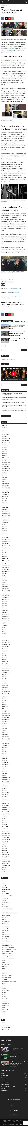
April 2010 (4, 775)
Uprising (4, 1007)
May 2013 (4, 702)
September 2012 (6, 719)
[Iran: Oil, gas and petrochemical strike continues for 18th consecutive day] (5, 1063)
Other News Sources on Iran (9, 981)
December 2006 (6, 833)
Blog (3, 904)
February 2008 (5, 803)
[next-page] (5, 346)
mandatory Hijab (15, 302)
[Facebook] (2, 18)
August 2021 (5, 522)
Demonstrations (6, 911)
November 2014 (6, 693)
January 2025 (5, 434)
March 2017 (5, 636)
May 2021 (4, 528)
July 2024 (4, 447)
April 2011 (4, 756)
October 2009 (5, 781)
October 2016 (5, 646)
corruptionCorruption (7, 908)
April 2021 (4, 530)
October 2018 (5, 595)
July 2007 (4, 818)
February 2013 (5, 708)
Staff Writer (5, 15)
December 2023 (6, 462)
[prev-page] (2, 346)
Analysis (4, 891)
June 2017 (4, 629)
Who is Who (5, 1009)
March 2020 (5, 558)
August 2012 (5, 721)
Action (3, 883)
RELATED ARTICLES (7, 321)
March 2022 (5, 507)
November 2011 (6, 741)
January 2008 (5, 805)
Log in (3, 1023)
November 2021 (6, 515)
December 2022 (6, 488)
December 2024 (6, 436)
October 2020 (5, 543)
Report (4, 994)
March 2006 (5, 852)
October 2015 (5, 670)
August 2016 (5, 651)
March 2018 (5, 610)
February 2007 (5, 829)
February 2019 (5, 586)
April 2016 (4, 659)
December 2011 (6, 739)
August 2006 (5, 841)
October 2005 (5, 863)
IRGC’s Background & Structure (9, 949)
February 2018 (5, 612)
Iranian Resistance (6, 938)
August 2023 (5, 470)
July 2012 (4, 723)
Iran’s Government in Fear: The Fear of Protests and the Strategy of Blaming (17, 333)
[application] (14, 374)
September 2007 (6, 814)
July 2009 (4, 788)
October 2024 (5, 440)
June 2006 (4, 846)
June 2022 (4, 500)
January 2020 (5, 563)
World (3, 1014)
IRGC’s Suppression (7, 956)
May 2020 (4, 554)
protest (7, 306)
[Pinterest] (9, 18)
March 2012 (5, 732)
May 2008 (4, 799)
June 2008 (4, 796)
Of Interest (4, 979)
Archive (4, 900)
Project (4, 986)
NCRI (8, 288)
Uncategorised (5, 1003)
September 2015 (6, 672)
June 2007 (4, 820)
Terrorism (4, 1001)
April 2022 (4, 505)
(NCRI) (11, 119)
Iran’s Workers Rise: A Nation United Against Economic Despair (17, 326)
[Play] (3, 379)
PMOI (3, 306)
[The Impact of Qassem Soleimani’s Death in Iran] (5, 1056)
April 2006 (4, 850)
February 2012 (5, 734)
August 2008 (5, 794)
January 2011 (5, 760)
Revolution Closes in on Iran (16, 1048)
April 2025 (4, 427)
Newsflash (4, 973)
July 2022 (4, 498)
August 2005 (5, 867)
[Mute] (22, 379)
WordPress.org (5, 1029)
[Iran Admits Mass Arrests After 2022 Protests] (5, 340)
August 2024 (5, 445)
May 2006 (4, 848)
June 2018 (4, 603)
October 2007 (5, 811)
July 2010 (4, 769)
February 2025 (5, 432)
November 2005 (6, 861)
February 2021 (5, 535)
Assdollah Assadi (6, 902)
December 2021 (6, 513)
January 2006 (5, 856)
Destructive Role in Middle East (9, 913)
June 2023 (4, 475)
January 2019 (5, 588)
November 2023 (6, 464)
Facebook (10, 281)
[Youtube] (17, 1115)
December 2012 (6, 713)
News (6, 5)
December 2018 (6, 590)
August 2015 (5, 674)
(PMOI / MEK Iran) (4, 119)
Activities (4, 887)
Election (4, 919)
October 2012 (5, 717)
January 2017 (5, 640)
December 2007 (6, 807)
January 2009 (5, 792)
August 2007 (5, 816)
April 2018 (4, 608)
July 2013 (4, 698)
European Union (6, 921)
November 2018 (6, 593)
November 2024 (6, 438)
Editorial (4, 917)
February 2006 (5, 854)
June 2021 (4, 526)
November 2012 (6, 715)
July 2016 (4, 653)
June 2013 (4, 700)
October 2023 (5, 466)
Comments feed (6, 1027)
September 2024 (6, 442)
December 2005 (6, 859)
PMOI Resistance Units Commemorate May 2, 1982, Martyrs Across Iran (14, 406)
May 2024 (4, 451)
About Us (9, 1120)
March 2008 (5, 801)
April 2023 (4, 479)
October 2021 (5, 518)
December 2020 (6, 539)
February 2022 (5, 509)
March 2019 (5, 584)
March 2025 (5, 430)
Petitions (4, 983)
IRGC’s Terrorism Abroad (8, 958)
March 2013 (5, 706)
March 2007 (5, 826)
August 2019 (5, 573)
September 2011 (6, 745)
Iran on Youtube (6, 934)
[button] (2, 2)
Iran (3, 932)
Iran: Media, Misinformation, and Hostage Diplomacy (14, 410)
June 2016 (4, 655)
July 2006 (4, 844)
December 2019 (6, 565)
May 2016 (4, 657)
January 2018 (5, 614)
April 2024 (4, 453)
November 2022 (6, 490)
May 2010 (4, 773)
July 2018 (4, 601)
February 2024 (5, 457)
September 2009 (6, 784)
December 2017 (6, 616)
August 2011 (5, 747)
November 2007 (6, 809)
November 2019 (6, 567)
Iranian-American (6, 941)
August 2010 (5, 766)
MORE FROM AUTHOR (19, 321)
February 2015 (5, 687)
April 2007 (4, 824)
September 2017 (6, 623)
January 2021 (5, 537)
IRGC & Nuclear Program (8, 945)
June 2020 (4, 552)
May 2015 (4, 681)
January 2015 (5, 689)
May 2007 (4, 822)
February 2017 (5, 638)
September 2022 (6, 494)
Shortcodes (5, 999)
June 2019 (4, 578)
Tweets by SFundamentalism (8, 359)
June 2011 (4, 751)
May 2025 (4, 425)
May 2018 (4, 606)
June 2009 (4, 790)
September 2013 (6, 696)
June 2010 (4, 771)
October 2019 (5, 569)
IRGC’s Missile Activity (7, 953)
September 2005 (6, 865)
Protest (4, 988)
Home (2, 5)
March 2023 (5, 481)
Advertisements (6, 889)
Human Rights (8, 302)
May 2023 (4, 477)
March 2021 (5, 533)
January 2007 (5, 831)
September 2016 (6, 648)
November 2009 (6, 779)
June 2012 (4, 726)
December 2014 (6, 691)
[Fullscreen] (24, 379)
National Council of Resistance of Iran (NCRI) (15, 304)
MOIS (3, 968)
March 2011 (5, 758)
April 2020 (4, 556)
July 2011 (4, 749)
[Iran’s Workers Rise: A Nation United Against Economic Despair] (5, 326)
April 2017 (4, 633)
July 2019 (4, 575)
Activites (4, 885)
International (5, 930)
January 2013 (5, 711)
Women (4, 1011)
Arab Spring (5, 898)
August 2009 (5, 786)
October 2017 (5, 621)
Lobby (3, 962)
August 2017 (5, 625)
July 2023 (4, 473)
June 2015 (4, 678)
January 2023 (5, 485)
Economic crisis (6, 915)
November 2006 (6, 835)
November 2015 (6, 668)
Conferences (5, 906)
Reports (4, 996)
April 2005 (4, 872)
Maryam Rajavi (5, 964)
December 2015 (6, 666)
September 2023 (6, 468)
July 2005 (4, 869)
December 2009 (6, 777)
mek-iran (4, 966)
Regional (4, 992)
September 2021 (6, 520)
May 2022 (4, 503)
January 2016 (5, 663)
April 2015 (4, 683)
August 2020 (5, 548)
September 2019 (6, 571)
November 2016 (6, 644)
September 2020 (6, 545)
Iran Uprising (5, 936)
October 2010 (5, 762)
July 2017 (4, 627)
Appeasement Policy (7, 896)
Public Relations (6, 990)
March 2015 (5, 685)
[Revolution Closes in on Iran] (5, 1049)
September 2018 (6, 597)
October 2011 (5, 743)
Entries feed (5, 1025)
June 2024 (4, 449)
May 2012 (4, 728)
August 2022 (5, 496)
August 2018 (5, 599)
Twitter (5, 281)
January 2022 (5, 511)
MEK (21, 302)
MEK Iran (3, 304)
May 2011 (4, 754)
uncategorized (5, 1005)
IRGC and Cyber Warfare (8, 947)
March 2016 (5, 661)
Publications (19, 1121)
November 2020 (6, 541)
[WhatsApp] (12, 18)
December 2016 (6, 642)
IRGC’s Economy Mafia (7, 951)
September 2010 (6, 764)
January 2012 (5, 736)
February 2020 (5, 560)
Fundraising (5, 923)
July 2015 (4, 676)
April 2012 (4, 730)
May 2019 (4, 580)
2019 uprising (10, 48)
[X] (6, 18)
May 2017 (4, 631)
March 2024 (5, 455)
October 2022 (5, 492)
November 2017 (6, 618)
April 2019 (4, 582)
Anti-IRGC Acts (5, 893)
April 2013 (4, 704)
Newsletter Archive (6, 975)
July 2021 (4, 524)
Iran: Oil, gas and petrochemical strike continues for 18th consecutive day (17, 1063)
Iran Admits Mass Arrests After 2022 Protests (13, 402)
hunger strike (19, 90)
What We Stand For (19, 1120)
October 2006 (5, 837)
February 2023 (5, 483)
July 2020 (4, 550)
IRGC (3, 943)
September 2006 (6, 839)
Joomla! (4, 960)
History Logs (5, 926)
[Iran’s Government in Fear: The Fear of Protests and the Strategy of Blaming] (5, 333)
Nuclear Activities (6, 977)
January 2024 (5, 460)
